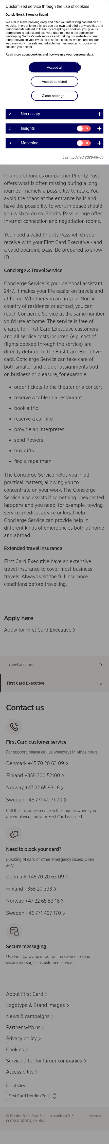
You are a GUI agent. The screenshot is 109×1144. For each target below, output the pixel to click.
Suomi (43, 14)
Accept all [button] (54, 67)
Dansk (10, 14)
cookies (36, 54)
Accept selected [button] (54, 82)
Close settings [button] (53, 96)
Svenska (31, 14)
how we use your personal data (71, 54)
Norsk (20, 14)
